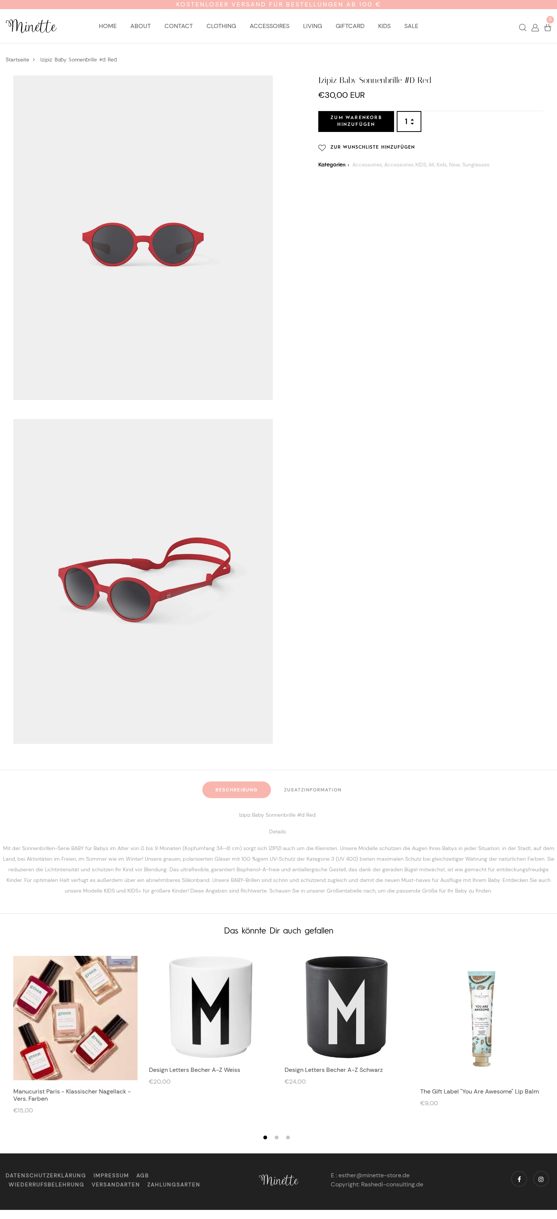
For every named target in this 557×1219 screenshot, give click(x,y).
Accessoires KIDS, (406, 164)
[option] (75, 1038)
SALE (411, 26)
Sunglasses (476, 164)
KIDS (384, 26)
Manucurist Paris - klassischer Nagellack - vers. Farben (72, 1095)
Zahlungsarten (173, 1184)
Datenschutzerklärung (46, 1175)
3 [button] (289, 1138)
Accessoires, (368, 164)
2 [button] (277, 1138)
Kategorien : (333, 164)
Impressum (111, 1175)
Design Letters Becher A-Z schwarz (334, 1069)
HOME (108, 26)
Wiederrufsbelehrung (46, 1184)
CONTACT (178, 26)
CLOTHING (221, 26)
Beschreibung (237, 790)
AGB (142, 1175)
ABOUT (140, 26)
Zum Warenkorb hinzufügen (356, 121)
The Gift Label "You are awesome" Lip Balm (479, 1091)
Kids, (443, 164)
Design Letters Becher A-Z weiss (194, 1069)
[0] (547, 27)
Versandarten (116, 1184)
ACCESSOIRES (269, 26)
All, (433, 164)
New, (455, 164)
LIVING (312, 26)
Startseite (17, 59)
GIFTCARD (350, 26)
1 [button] (266, 1138)
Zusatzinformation (313, 790)
